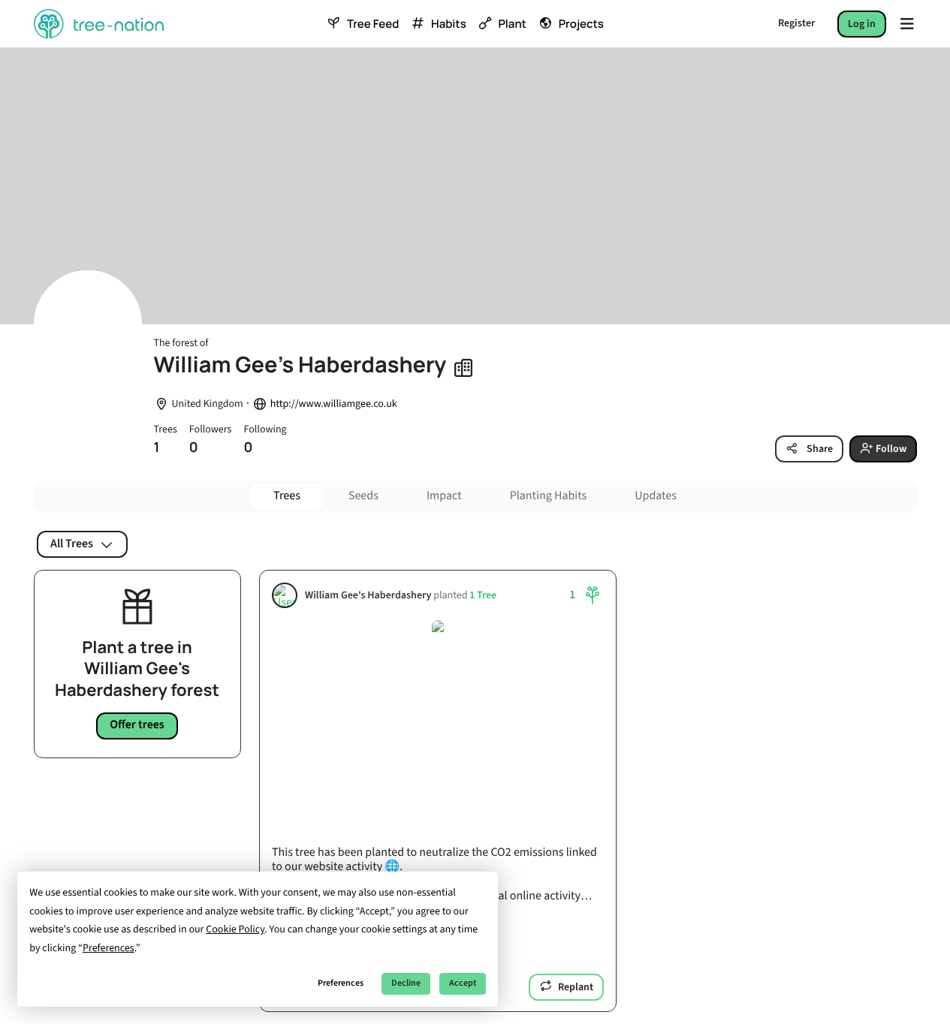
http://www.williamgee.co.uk (333, 404)
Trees (286, 496)
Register (796, 23)
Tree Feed (373, 24)
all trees (71, 543)
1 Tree (482, 595)
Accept (462, 983)
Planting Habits (548, 496)
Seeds (363, 496)
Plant (512, 24)
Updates (656, 496)
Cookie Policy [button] (235, 929)
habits (448, 24)
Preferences (340, 983)
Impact (444, 496)
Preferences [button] (108, 948)
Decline (406, 983)
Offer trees (137, 725)
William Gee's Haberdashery (368, 595)
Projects (581, 24)
